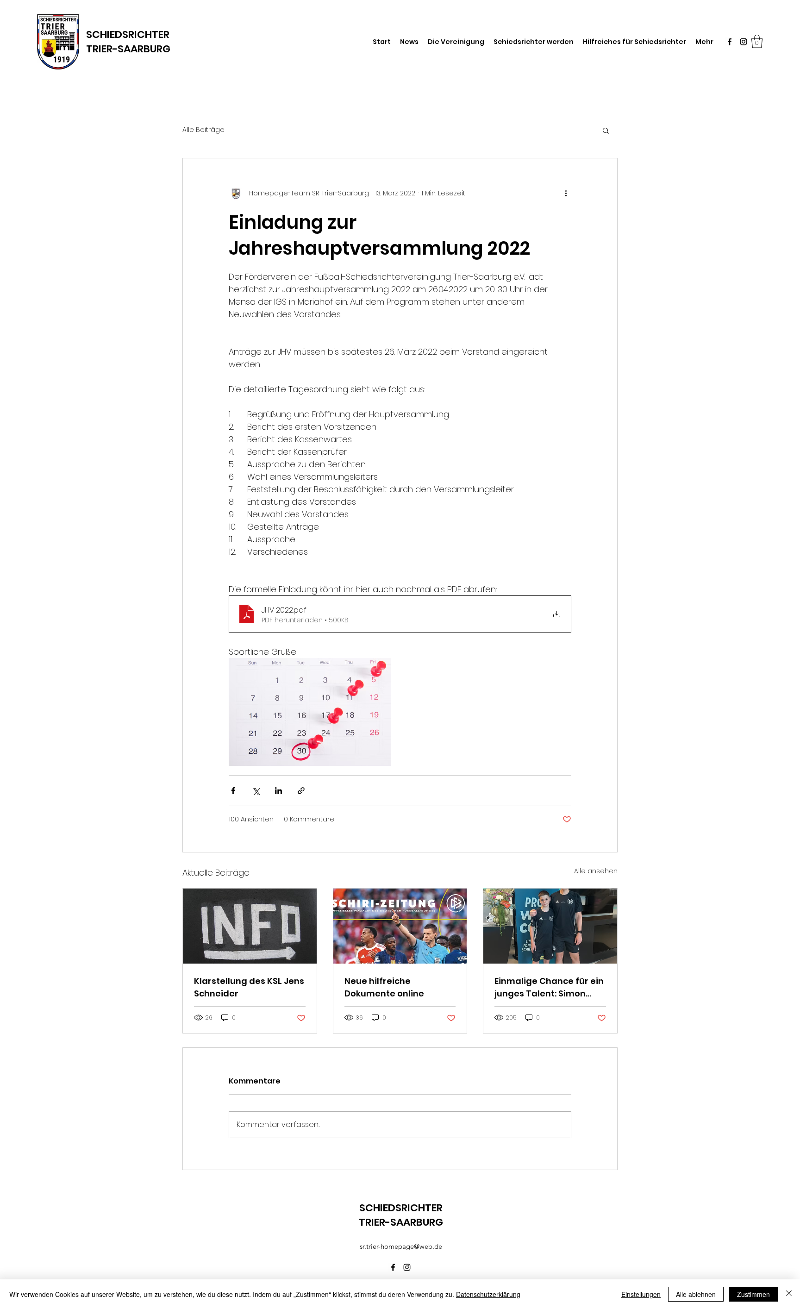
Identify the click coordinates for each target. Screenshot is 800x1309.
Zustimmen (753, 1294)
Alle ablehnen (696, 1294)
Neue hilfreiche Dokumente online (384, 987)
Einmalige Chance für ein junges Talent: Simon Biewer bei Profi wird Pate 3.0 (549, 987)
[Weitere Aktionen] (565, 193)
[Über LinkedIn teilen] (278, 790)
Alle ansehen (596, 871)
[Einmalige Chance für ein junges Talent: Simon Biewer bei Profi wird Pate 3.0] (550, 926)
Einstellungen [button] (641, 1294)
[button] (756, 41)
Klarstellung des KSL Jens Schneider (249, 987)
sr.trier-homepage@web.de (401, 1246)
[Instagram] (743, 41)
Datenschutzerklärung (488, 1294)
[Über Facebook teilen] (233, 790)
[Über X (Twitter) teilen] (255, 790)
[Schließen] (788, 1294)
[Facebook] (729, 41)
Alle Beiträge (203, 129)
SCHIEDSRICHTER (127, 34)
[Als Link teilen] (301, 790)
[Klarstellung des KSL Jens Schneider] (250, 926)
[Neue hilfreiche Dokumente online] (400, 926)
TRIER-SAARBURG (128, 49)
